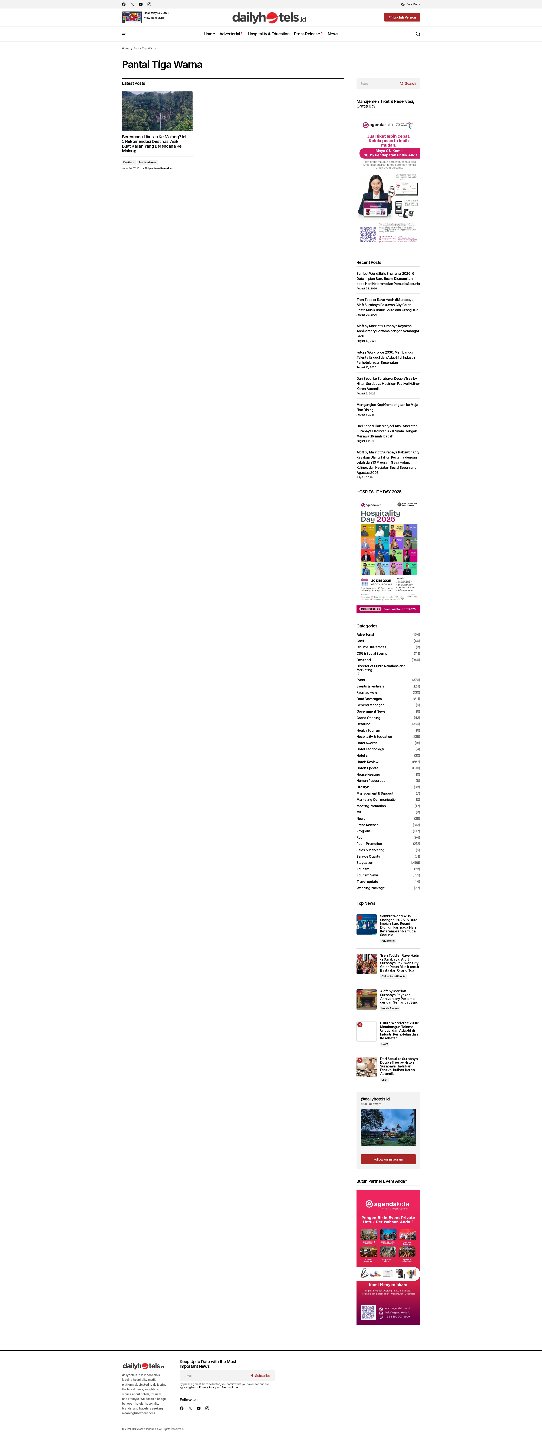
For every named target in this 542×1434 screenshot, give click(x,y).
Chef (360, 641)
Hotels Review (367, 762)
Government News (371, 711)
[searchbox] (377, 83)
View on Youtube (154, 17)
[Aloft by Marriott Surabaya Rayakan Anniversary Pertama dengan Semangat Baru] (367, 999)
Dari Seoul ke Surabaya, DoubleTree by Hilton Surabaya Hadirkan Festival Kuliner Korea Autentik (388, 383)
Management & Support (375, 793)
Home (125, 48)
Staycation (365, 863)
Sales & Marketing (370, 850)
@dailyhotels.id (375, 1099)
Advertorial (365, 635)
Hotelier (363, 756)
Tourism (363, 869)
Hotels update (367, 768)
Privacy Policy (207, 1387)
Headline (363, 724)
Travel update (367, 882)
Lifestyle (363, 787)
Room (361, 838)
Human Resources (371, 781)
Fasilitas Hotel (367, 693)
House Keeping (368, 775)
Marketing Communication (377, 800)
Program (363, 831)
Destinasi (129, 162)
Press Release (368, 825)
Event (361, 680)
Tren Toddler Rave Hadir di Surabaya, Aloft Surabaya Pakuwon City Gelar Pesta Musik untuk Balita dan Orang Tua (387, 305)
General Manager (370, 705)
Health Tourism (368, 730)
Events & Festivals (370, 686)
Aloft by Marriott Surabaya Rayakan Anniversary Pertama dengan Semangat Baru (388, 331)
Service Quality (368, 857)
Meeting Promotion (371, 806)
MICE (360, 812)
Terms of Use (230, 1387)
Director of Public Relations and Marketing (381, 668)
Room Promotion (369, 844)
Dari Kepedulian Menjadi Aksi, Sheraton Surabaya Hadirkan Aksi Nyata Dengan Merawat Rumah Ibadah (387, 431)
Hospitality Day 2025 (156, 12)
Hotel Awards (367, 743)
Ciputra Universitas (371, 647)
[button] (410, 4)
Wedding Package (371, 888)
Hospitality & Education (374, 737)
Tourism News (147, 162)
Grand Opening (368, 718)
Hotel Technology (370, 749)
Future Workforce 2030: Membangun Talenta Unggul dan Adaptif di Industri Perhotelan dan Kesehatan (386, 357)
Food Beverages (369, 699)
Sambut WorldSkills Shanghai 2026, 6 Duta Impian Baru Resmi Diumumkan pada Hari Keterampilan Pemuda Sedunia (388, 278)
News (361, 819)
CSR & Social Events (372, 654)
